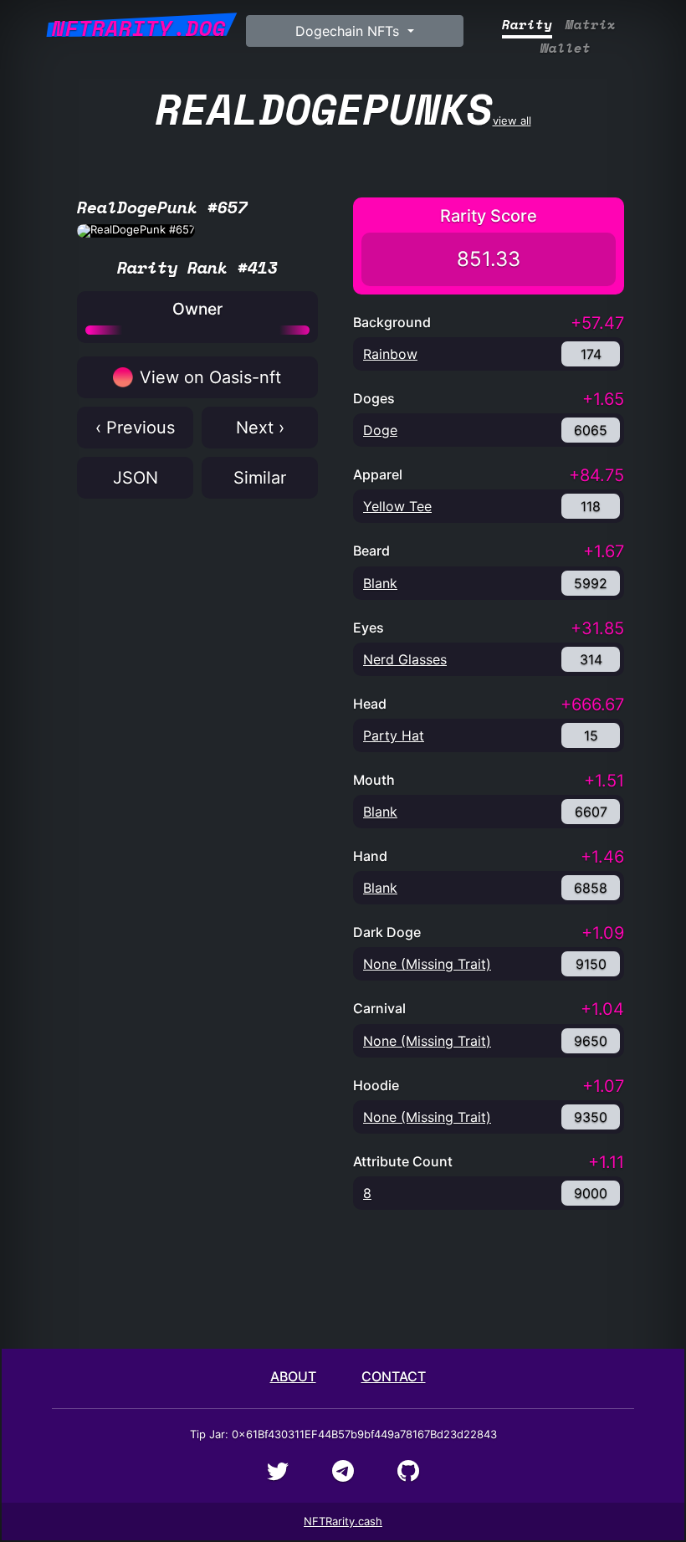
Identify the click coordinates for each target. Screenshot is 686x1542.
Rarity (527, 24)
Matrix (591, 24)
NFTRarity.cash (343, 1521)
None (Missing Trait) (427, 963)
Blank (380, 583)
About (293, 1376)
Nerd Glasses (405, 659)
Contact (393, 1376)
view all (343, 108)
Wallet (565, 48)
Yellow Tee (397, 506)
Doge (380, 430)
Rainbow (390, 354)
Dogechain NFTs (349, 31)
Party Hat (393, 735)
